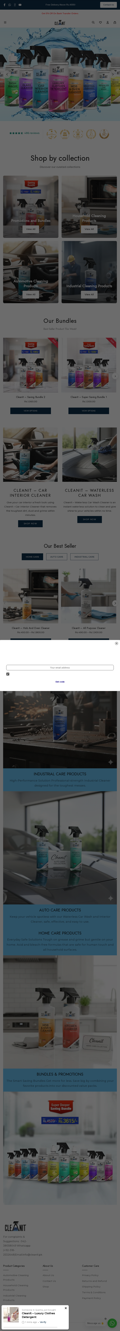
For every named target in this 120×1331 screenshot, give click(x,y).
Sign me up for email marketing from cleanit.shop (36, 674)
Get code (60, 681)
